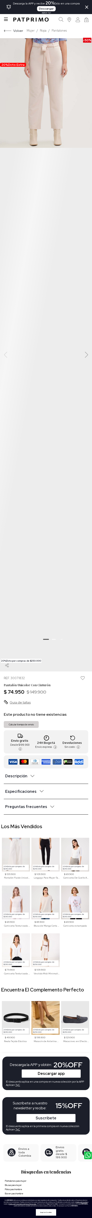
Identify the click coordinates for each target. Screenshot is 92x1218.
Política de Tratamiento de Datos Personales (22, 1204)
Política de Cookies (82, 1202)
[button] (69, 19)
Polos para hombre (13, 1189)
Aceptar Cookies (46, 1212)
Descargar (46, 9)
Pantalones (59, 31)
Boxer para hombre (14, 1193)
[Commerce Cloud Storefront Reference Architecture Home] (31, 20)
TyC (17, 1129)
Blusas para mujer (13, 1185)
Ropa (43, 31)
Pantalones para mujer (15, 1180)
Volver (18, 30)
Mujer (31, 31)
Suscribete (46, 1118)
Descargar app (51, 1073)
